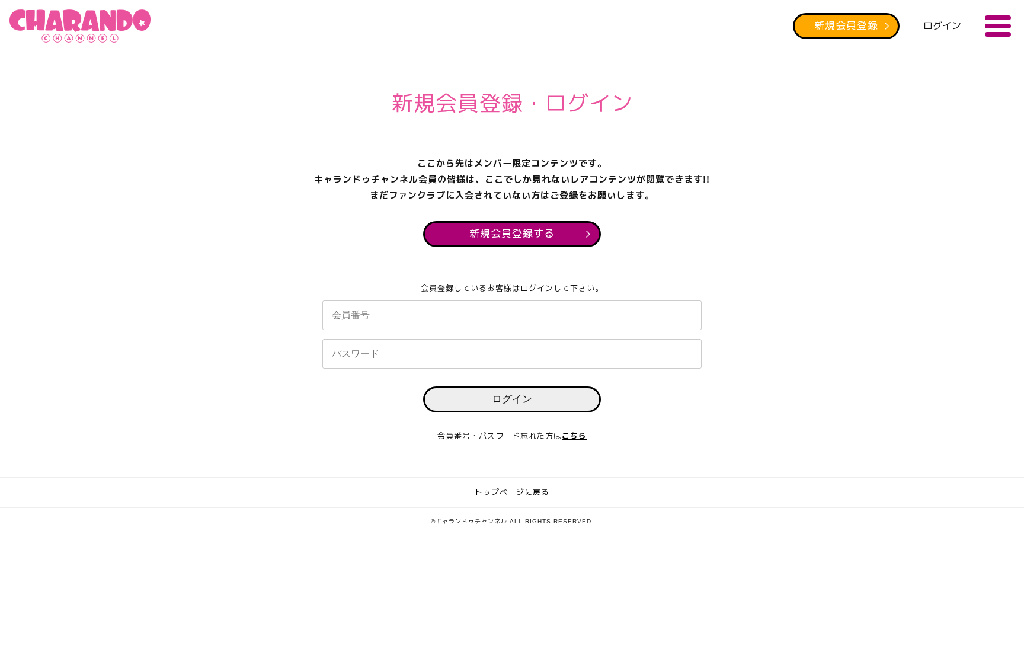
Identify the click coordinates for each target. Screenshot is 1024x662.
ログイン (942, 26)
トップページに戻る (512, 492)
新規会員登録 (846, 25)
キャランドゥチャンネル (80, 26)
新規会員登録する (512, 233)
